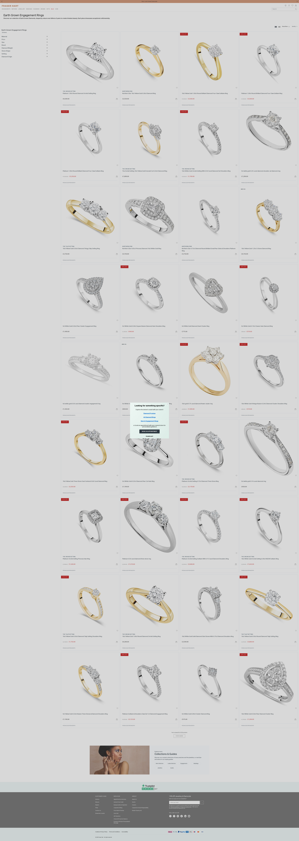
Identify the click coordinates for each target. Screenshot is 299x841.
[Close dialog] (167, 404)
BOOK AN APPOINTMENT (149, 431)
